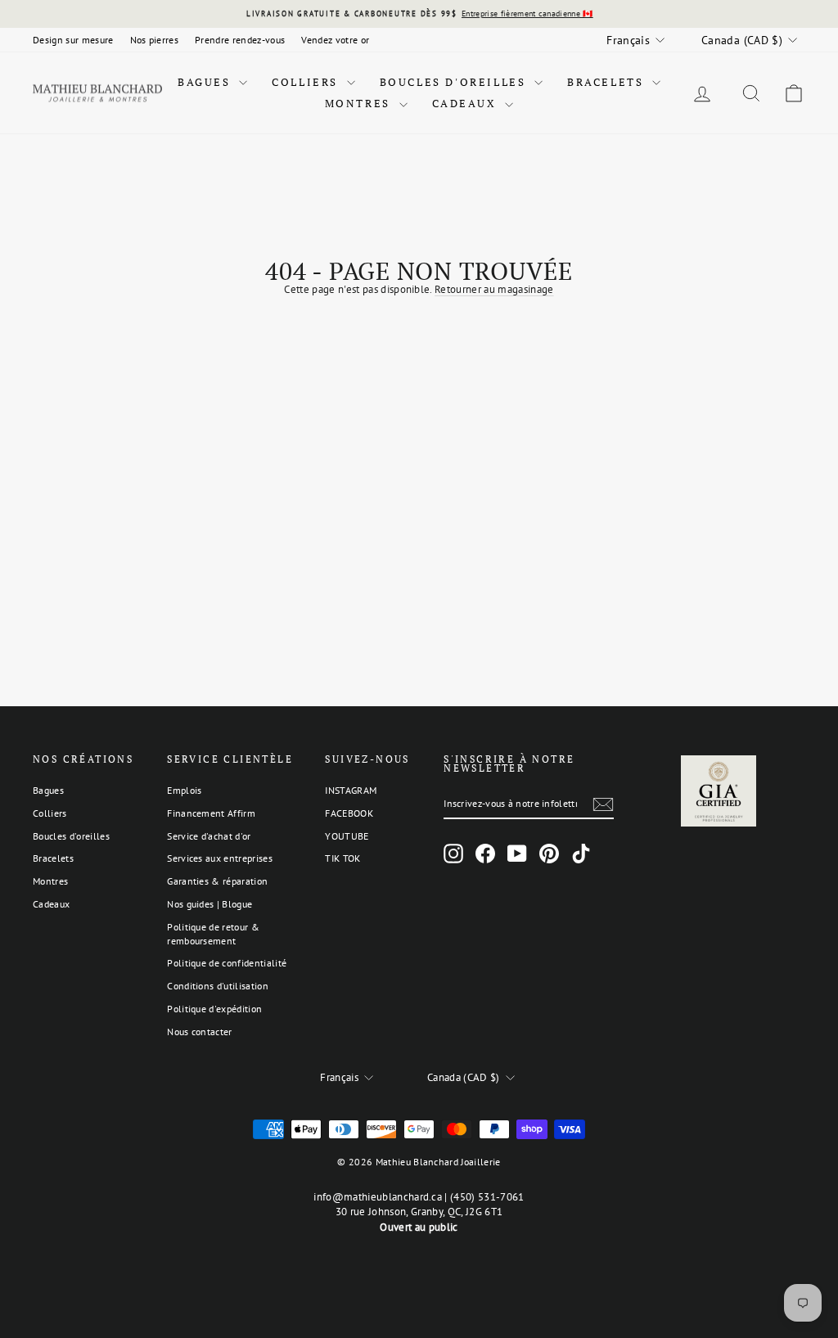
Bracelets (607, 81)
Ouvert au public (418, 1227)
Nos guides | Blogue (209, 904)
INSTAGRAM (350, 790)
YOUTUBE (346, 836)
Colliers (307, 81)
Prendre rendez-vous (240, 40)
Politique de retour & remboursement (213, 934)
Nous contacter (199, 1031)
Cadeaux (467, 103)
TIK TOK (342, 858)
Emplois (184, 790)
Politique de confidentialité (226, 963)
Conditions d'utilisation (217, 986)
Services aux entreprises (220, 858)
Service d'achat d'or (209, 836)
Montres (360, 103)
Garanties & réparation (217, 881)
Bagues (206, 81)
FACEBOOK (349, 813)
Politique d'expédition (214, 1008)
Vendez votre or (335, 40)
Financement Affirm (211, 813)
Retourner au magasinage (494, 289)
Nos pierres (154, 40)
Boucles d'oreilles (455, 81)
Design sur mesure (73, 40)
